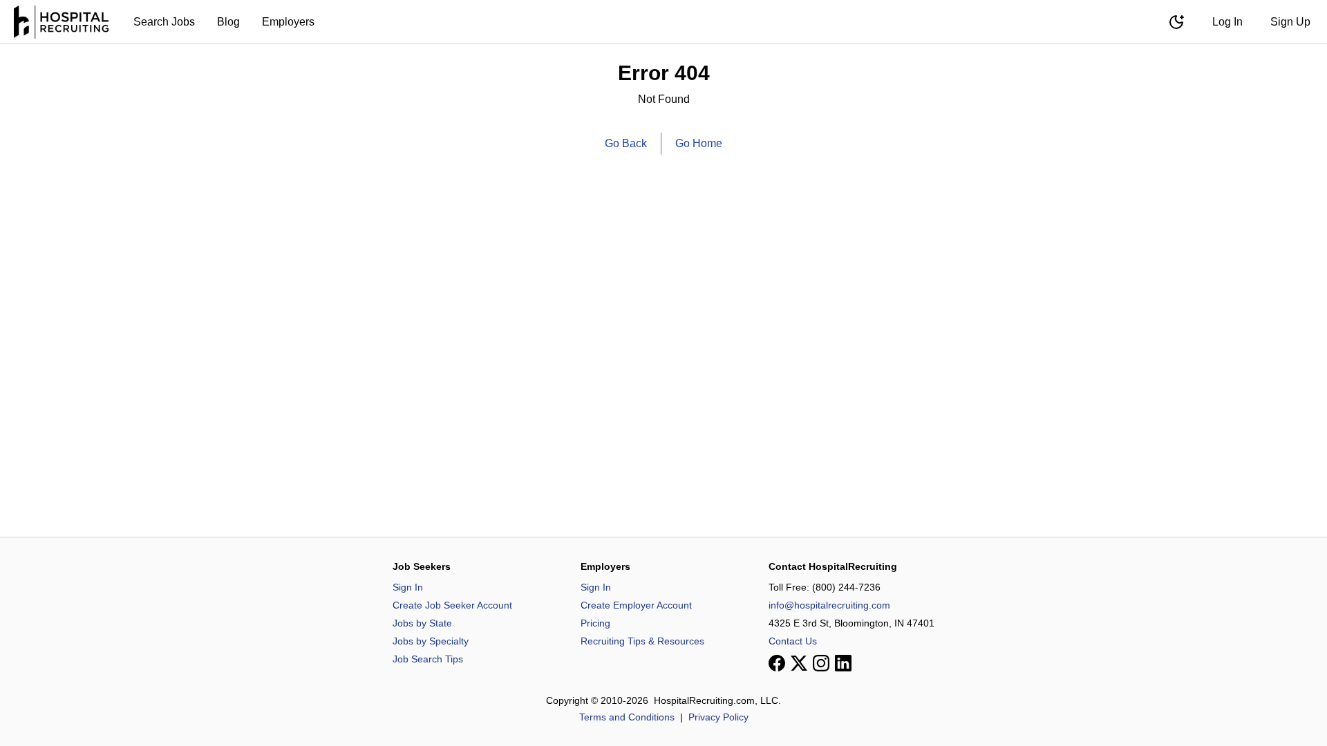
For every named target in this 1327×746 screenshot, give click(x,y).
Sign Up (1290, 22)
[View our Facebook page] (777, 663)
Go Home (698, 143)
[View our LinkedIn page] (843, 663)
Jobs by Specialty (431, 641)
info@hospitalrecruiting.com (829, 605)
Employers (288, 22)
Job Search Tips (428, 658)
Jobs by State (422, 623)
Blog (228, 22)
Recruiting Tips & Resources (642, 641)
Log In (1227, 22)
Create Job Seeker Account (452, 605)
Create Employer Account (636, 605)
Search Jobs (164, 22)
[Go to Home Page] (61, 22)
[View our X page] (799, 663)
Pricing (595, 623)
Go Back (626, 143)
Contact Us (793, 641)
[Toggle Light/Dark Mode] (1176, 22)
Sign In (408, 587)
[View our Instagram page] (821, 663)
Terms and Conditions (627, 717)
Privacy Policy (718, 717)
